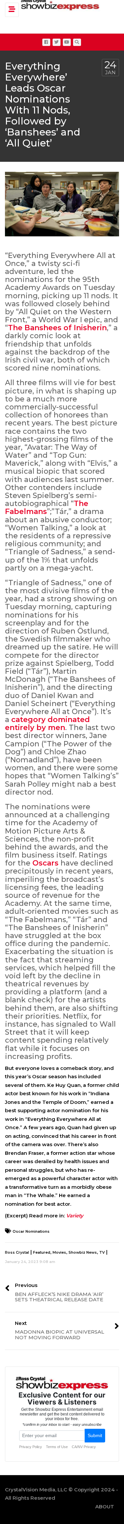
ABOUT (104, 1506)
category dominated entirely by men (47, 723)
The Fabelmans (46, 507)
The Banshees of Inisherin (57, 327)
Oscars (45, 863)
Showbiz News (82, 1252)
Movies (59, 1252)
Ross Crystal (17, 1252)
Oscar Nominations (31, 1231)
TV (102, 1252)
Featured (41, 1252)
